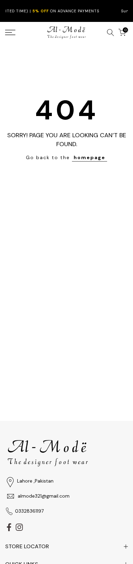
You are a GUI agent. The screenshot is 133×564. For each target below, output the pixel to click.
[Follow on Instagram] (19, 527)
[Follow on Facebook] (9, 527)
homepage (89, 157)
